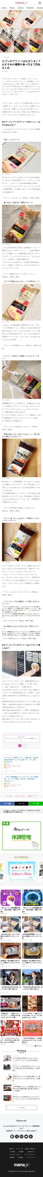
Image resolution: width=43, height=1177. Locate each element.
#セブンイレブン (19, 796)
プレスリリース (31, 1157)
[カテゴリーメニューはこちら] (39, 3)
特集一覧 (11, 1148)
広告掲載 (21, 1151)
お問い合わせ (31, 1151)
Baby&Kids (30, 8)
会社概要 (20, 1157)
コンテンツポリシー (29, 1154)
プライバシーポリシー (15, 1154)
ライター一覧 (19, 1148)
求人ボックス (13, 771)
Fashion (4, 8)
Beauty (12, 8)
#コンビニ (10, 796)
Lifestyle (21, 8)
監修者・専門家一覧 (30, 1148)
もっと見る (21, 1107)
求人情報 (12, 1151)
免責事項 (12, 1157)
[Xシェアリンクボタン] (17, 1136)
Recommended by (30, 1045)
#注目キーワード (33, 796)
